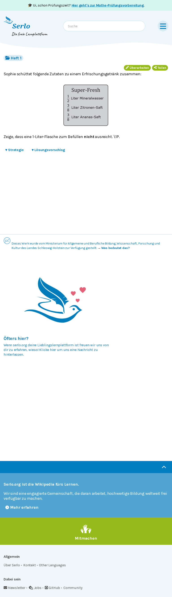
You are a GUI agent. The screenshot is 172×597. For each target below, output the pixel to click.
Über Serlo (12, 565)
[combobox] (104, 26)
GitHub (54, 588)
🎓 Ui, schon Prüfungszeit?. (86, 5)
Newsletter (16, 588)
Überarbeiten (139, 68)
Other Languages (52, 565)
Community (72, 588)
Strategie (14, 150)
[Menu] (163, 26)
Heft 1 (16, 58)
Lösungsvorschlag (48, 150)
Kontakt (29, 565)
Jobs (37, 588)
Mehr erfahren (24, 507)
